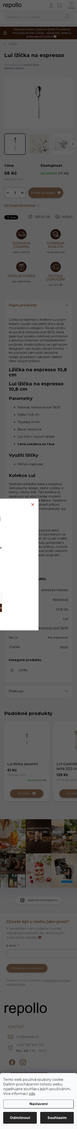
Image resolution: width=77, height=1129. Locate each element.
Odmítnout (20, 1118)
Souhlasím (57, 1118)
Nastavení (39, 1104)
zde (32, 1094)
